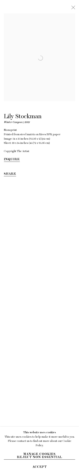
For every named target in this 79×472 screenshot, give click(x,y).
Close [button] (72, 8)
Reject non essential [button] (39, 456)
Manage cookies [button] (39, 453)
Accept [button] (39, 466)
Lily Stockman (23, 116)
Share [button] (10, 173)
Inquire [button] (12, 159)
